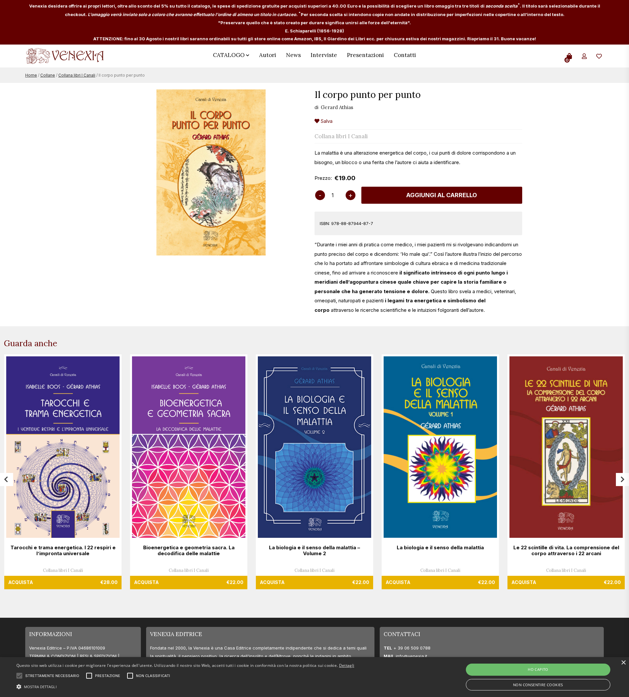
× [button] (623, 662)
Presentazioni (365, 55)
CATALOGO (229, 55)
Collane (47, 75)
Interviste (324, 55)
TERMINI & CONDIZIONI (52, 656)
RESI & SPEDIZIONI (98, 656)
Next (622, 479)
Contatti (405, 55)
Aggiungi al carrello (441, 195)
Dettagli (346, 665)
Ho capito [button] (538, 669)
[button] (185, 686)
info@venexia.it (411, 656)
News (293, 55)
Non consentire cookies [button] (538, 684)
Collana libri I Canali (76, 75)
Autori (267, 55)
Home (31, 75)
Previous (6, 479)
